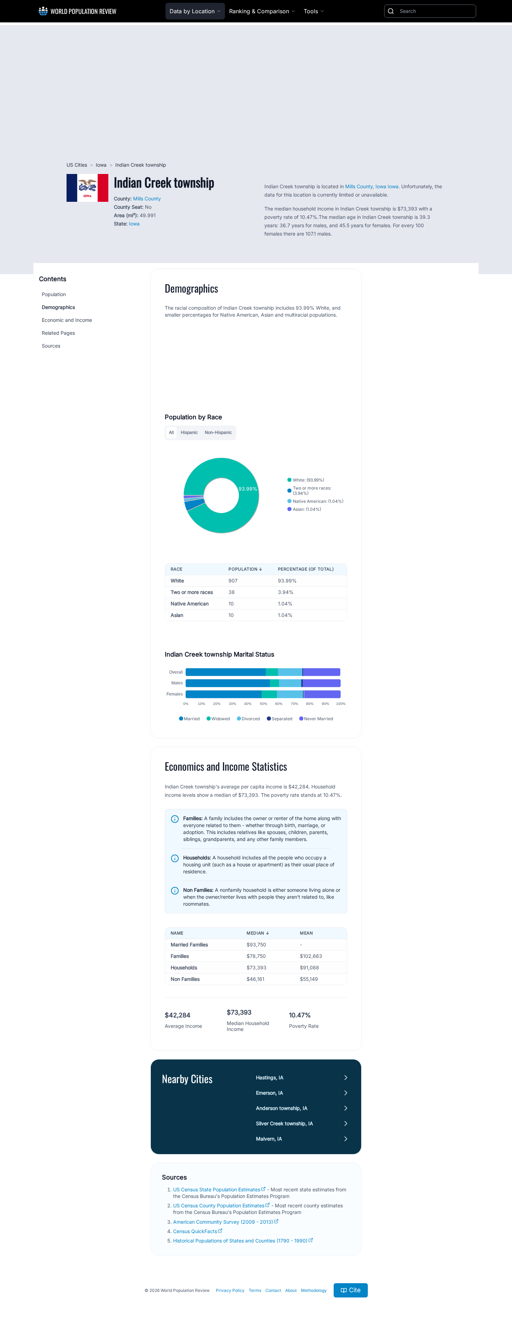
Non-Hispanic (218, 432)
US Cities (77, 165)
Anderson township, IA (282, 1108)
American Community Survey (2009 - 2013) (223, 1222)
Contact (273, 1290)
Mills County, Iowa (365, 186)
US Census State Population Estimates (216, 1189)
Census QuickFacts (195, 1231)
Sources (51, 346)
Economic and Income (67, 320)
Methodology (314, 1290)
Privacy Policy (230, 1290)
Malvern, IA (269, 1139)
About (291, 1290)
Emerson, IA (269, 1093)
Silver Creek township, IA (284, 1123)
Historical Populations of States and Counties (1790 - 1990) (240, 1241)
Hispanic (189, 432)
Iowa (101, 165)
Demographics (58, 307)
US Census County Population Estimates (218, 1205)
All (171, 432)
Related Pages (58, 333)
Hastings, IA (270, 1077)
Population (54, 294)
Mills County (147, 198)
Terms (255, 1290)
